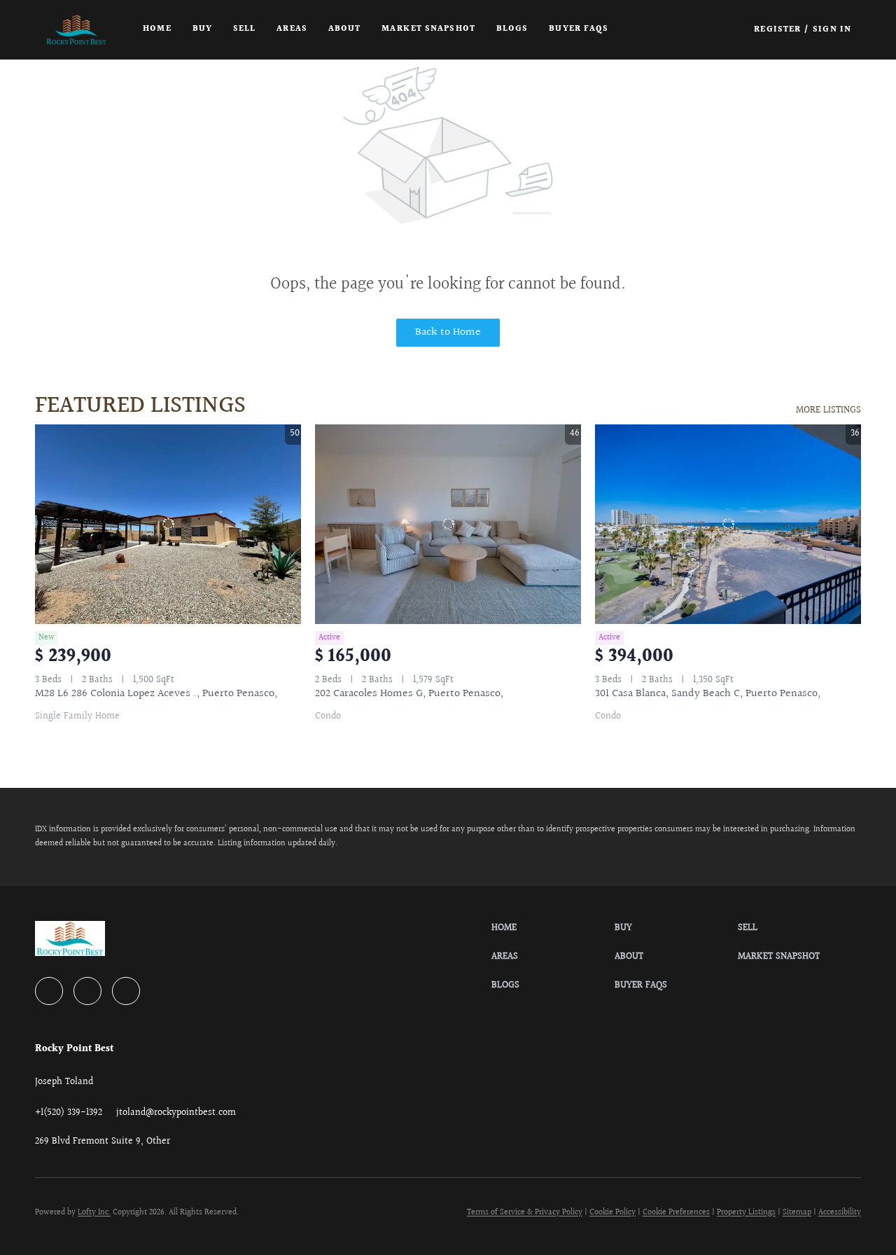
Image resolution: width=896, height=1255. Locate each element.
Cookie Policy (612, 1212)
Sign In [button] (832, 29)
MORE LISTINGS (828, 410)
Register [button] (777, 29)
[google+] (126, 991)
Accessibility (839, 1212)
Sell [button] (244, 29)
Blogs (512, 29)
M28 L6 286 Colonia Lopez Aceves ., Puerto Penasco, (156, 693)
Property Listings (746, 1212)
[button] (76, 30)
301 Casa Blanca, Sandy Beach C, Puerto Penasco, (707, 693)
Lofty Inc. (94, 1212)
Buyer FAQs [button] (578, 29)
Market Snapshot (428, 29)
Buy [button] (202, 29)
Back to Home (448, 332)
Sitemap (797, 1212)
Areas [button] (291, 29)
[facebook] (49, 991)
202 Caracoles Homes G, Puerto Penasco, (409, 693)
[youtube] (88, 991)
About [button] (344, 29)
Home (157, 29)
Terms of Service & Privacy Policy (524, 1212)
